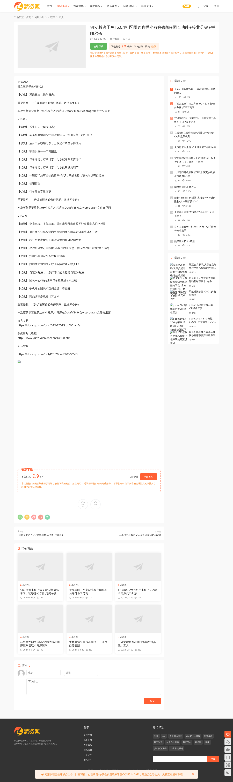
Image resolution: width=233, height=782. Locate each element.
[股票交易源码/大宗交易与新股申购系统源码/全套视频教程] (178, 272)
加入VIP (87, 759)
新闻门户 (187, 742)
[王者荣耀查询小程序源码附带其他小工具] (138, 619)
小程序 (116, 38)
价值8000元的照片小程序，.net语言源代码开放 (137, 591)
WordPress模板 (193, 736)
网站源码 (62, 6)
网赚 (207, 742)
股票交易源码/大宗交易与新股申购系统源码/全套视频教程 (202, 268)
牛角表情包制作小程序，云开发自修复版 (88, 643)
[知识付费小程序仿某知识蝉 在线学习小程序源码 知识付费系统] (40, 567)
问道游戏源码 (177, 748)
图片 (54, 151)
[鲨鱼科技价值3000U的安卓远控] (178, 295)
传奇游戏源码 (172, 742)
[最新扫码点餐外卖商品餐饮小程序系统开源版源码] (178, 337)
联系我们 (88, 749)
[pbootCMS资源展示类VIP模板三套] (178, 308)
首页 (49, 6)
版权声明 (88, 735)
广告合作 (88, 754)
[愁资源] (27, 6)
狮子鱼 (30, 86)
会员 (32, 135)
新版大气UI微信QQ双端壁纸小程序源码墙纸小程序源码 (40, 643)
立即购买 (148, 476)
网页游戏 (158, 742)
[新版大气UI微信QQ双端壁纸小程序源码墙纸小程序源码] (40, 619)
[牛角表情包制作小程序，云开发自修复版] (89, 619)
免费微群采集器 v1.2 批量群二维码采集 (195, 147)
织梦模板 (208, 736)
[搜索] (197, 6)
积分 (84, 135)
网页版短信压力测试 (185, 186)
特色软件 (112, 6)
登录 (153, 46)
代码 (58, 102)
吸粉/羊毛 (129, 6)
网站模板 (95, 6)
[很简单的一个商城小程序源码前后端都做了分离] (89, 567)
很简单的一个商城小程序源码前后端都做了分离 (88, 591)
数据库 (68, 102)
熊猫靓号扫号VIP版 (184, 241)
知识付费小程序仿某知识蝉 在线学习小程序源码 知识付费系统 (39, 591)
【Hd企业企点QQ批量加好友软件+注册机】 (41, 534)
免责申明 (88, 740)
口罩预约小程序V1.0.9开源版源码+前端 (140, 534)
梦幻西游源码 (160, 748)
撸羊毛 (198, 742)
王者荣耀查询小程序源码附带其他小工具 (137, 643)
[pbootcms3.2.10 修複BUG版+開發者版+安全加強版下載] (178, 326)
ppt (163, 736)
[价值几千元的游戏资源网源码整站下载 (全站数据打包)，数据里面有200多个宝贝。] (178, 287)
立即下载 (98, 46)
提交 (152, 700)
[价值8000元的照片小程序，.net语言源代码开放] (138, 567)
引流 (156, 736)
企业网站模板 (176, 736)
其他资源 (146, 6)
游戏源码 (78, 6)
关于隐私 (88, 745)
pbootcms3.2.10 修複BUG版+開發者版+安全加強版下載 (202, 322)
